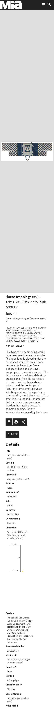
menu (44, 4)
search (49, 4)
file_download (9, 422)
